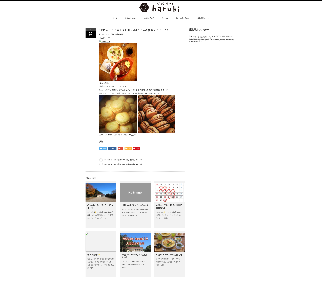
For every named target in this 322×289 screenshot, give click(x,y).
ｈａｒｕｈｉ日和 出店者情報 (112, 34)
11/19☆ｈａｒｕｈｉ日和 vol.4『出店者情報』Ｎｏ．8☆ (123, 164)
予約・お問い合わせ (182, 18)
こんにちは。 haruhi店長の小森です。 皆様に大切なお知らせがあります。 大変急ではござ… (135, 264)
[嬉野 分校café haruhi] (159, 10)
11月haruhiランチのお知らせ (135, 205)
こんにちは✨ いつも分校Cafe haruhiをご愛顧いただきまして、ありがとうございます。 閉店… (169, 215)
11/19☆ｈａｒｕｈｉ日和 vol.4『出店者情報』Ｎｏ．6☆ (123, 160)
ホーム (115, 18)
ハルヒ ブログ (149, 18)
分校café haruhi (130, 18)
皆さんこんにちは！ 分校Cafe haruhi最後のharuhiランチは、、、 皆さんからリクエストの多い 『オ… (135, 212)
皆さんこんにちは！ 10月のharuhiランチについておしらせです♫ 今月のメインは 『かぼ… (169, 262)
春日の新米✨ (93, 255)
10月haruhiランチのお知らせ (169, 255)
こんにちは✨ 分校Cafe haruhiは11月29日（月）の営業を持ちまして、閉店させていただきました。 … (100, 215)
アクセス (165, 18)
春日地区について (203, 18)
